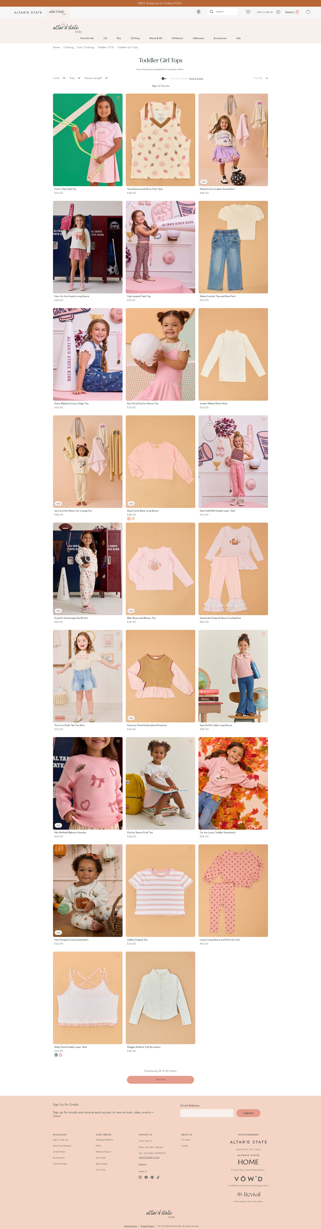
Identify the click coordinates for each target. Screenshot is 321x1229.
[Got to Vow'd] (248, 1178)
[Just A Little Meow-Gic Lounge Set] (88, 461)
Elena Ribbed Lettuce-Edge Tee (71, 403)
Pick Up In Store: (180, 78)
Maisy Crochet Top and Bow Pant (218, 296)
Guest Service (103, 1135)
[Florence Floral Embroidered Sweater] (160, 676)
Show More (160, 1079)
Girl (105, 38)
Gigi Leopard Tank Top (139, 296)
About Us (186, 1135)
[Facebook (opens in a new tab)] (146, 1177)
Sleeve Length (94, 78)
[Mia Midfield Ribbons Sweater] (88, 783)
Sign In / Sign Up (60, 1140)
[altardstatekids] (57, 12)
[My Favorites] (118, 98)
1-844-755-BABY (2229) (149, 1157)
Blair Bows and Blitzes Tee (141, 618)
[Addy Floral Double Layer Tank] (88, 998)
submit (248, 1113)
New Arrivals (87, 38)
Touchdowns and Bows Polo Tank (145, 189)
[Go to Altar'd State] (248, 1142)
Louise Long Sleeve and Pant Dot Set (220, 939)
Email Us (143, 1164)
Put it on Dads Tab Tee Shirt (69, 725)
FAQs (98, 1146)
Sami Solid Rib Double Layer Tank (217, 510)
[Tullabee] (160, 1212)
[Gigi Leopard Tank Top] (160, 247)
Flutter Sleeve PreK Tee (140, 832)
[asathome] (248, 1159)
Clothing (135, 38)
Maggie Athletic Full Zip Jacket (143, 1047)
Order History (59, 1152)
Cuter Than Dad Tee (65, 189)
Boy (119, 38)
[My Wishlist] (248, 12)
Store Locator (102, 1164)
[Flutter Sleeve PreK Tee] (160, 783)
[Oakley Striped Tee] (160, 890)
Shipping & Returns (104, 1140)
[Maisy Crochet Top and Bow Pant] (233, 247)
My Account (60, 1135)
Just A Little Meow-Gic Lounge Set (73, 510)
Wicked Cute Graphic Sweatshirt (217, 189)
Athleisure (177, 38)
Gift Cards (100, 1170)
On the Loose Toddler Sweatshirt (218, 832)
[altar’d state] (28, 12)
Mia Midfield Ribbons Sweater (70, 832)
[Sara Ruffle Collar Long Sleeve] (233, 676)
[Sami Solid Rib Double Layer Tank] (233, 461)
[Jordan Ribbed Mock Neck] (233, 354)
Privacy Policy (147, 1226)
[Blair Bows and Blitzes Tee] (160, 569)
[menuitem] (87, 38)
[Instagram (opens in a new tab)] (140, 1177)
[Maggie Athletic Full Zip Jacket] (160, 998)
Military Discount (103, 1152)
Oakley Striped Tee (137, 939)
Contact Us (145, 1135)
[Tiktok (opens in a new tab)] (158, 1177)
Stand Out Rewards (62, 1146)
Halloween (198, 38)
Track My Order (60, 1164)
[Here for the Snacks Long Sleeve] (88, 247)
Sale (238, 38)
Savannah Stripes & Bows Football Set (220, 618)
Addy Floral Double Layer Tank (70, 1047)
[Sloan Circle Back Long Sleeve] (160, 461)
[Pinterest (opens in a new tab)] (152, 1177)
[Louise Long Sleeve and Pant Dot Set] (233, 890)
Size (73, 78)
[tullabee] (160, 27)
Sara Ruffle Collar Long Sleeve (216, 725)
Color (57, 78)
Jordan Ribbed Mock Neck (213, 403)
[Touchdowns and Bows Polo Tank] (160, 140)
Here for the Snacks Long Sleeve (71, 296)
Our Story (185, 1140)
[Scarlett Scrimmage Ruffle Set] (88, 569)
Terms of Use (130, 1226)
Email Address (189, 1105)
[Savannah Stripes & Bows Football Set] (233, 569)
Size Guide (100, 1158)
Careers (184, 1146)
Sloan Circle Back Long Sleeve (142, 510)
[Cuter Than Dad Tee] (88, 140)
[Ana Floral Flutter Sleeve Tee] (160, 354)
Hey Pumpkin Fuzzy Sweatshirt (71, 939)
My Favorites (58, 1158)
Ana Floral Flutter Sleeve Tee (142, 403)
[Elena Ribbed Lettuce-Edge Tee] (88, 354)
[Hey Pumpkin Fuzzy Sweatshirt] (88, 890)
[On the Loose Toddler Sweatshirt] (233, 783)
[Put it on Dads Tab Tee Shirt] (88, 676)
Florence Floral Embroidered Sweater (147, 725)
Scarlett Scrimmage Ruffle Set (71, 618)
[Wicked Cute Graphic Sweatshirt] (233, 140)
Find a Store (196, 78)
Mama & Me (155, 38)
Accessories (220, 38)
